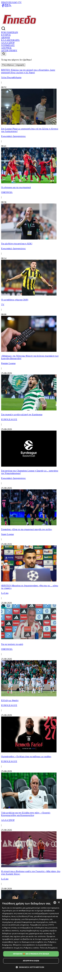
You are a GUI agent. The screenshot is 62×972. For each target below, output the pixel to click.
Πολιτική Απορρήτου (48, 947)
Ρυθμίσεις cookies (31, 947)
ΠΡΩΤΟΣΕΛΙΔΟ (9, 2)
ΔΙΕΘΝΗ (5, 37)
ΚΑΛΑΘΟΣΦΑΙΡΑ (10, 40)
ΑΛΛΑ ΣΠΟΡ (8, 43)
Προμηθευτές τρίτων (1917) (42, 925)
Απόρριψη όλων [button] (31, 960)
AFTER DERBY (9, 50)
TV (20, 2)
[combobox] (54, 902)
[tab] (8, 64)
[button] (31, 967)
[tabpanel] (31, 496)
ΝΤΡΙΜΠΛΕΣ (8, 45)
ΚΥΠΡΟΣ (6, 35)
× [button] (59, 902)
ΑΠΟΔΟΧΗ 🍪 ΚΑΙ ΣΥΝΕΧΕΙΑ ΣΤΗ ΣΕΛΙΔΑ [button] (31, 954)
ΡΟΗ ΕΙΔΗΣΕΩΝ (9, 32)
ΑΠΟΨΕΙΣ (6, 48)
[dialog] (31, 935)
